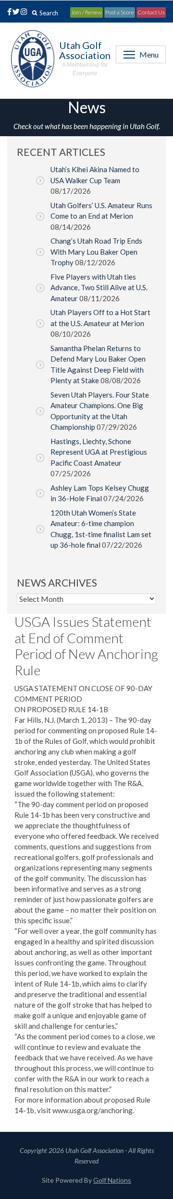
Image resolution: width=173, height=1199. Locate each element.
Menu (149, 54)
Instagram (23, 12)
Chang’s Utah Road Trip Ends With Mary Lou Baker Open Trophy (96, 251)
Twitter (15, 12)
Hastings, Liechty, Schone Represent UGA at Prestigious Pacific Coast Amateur (98, 452)
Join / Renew (86, 12)
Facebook (7, 12)
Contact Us (151, 12)
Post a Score (119, 12)
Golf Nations (112, 1180)
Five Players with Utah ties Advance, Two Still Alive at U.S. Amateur (99, 287)
